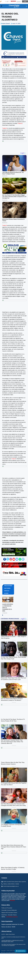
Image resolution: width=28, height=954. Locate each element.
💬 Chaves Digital (20, 951)
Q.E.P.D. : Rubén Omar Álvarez (8, 934)
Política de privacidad (7, 890)
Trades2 (14, 458)
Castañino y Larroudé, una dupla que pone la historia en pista (13, 937)
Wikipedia (12, 900)
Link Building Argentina (12, 916)
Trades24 (20, 123)
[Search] (26, 6)
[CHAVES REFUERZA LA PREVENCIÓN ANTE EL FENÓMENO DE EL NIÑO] (7, 599)
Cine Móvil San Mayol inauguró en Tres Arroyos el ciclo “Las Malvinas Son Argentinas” (13, 945)
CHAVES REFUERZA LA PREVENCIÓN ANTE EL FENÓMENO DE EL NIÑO (12, 941)
